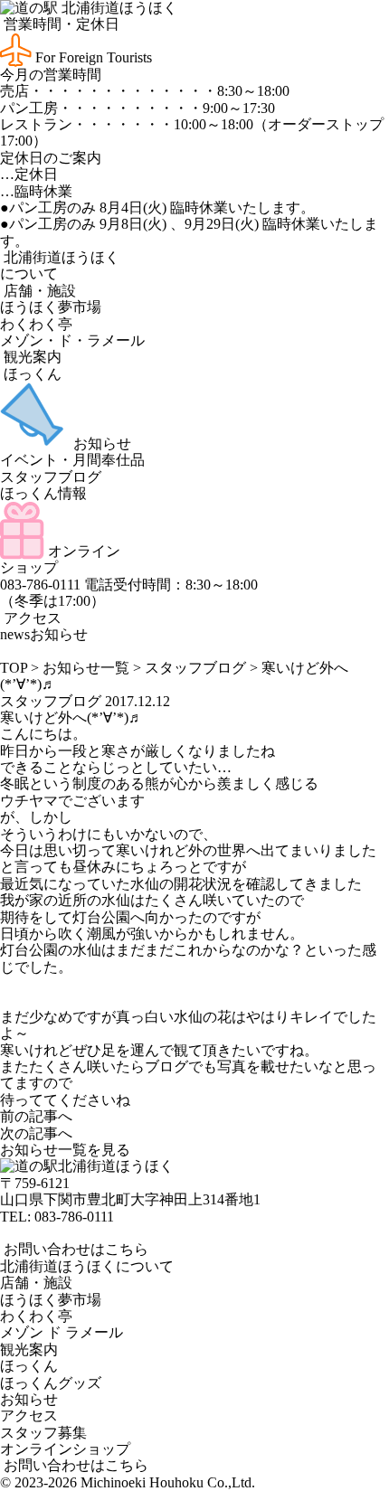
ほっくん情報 (43, 493)
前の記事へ (36, 1116)
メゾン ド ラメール (61, 1332)
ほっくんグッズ (50, 1383)
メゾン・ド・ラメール (72, 340)
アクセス (31, 618)
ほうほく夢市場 (50, 307)
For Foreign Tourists (92, 57)
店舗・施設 (38, 290)
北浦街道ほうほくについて (87, 1266)
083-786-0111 (74, 1216)
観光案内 (31, 356)
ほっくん (31, 374)
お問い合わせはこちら (74, 1249)
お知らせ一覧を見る (65, 1149)
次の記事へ (36, 1133)
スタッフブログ (50, 477)
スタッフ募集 (43, 1432)
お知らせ (100, 443)
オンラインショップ (65, 1449)
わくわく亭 (36, 324)
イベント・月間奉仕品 (72, 459)
